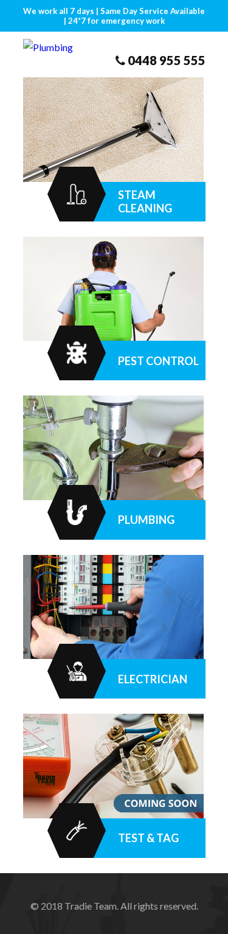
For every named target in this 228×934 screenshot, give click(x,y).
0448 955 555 (167, 60)
